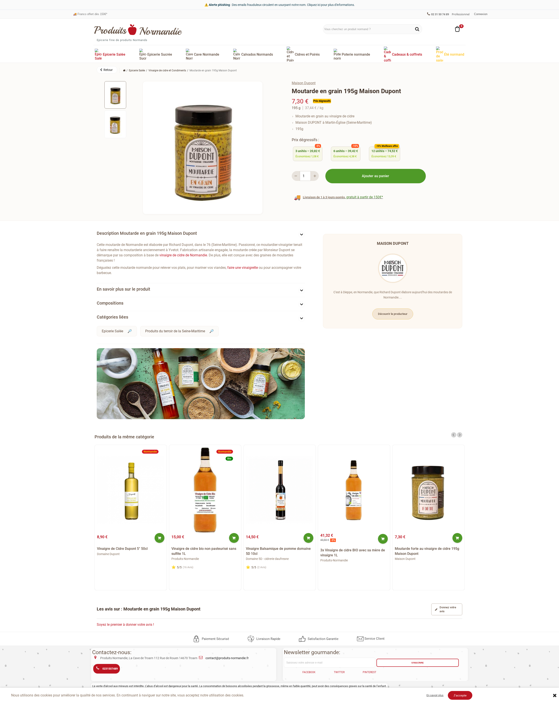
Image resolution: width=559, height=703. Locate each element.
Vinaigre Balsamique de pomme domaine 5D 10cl (278, 551)
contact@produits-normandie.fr (227, 658)
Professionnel (460, 14)
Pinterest (369, 672)
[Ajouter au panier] (159, 538)
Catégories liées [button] (112, 317)
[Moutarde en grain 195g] (115, 95)
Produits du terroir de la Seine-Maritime (175, 331)
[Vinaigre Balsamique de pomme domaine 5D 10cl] (279, 490)
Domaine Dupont (108, 554)
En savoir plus (434, 695)
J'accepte (460, 695)
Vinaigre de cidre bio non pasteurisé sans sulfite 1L (203, 551)
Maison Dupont (304, 83)
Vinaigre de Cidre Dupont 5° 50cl (122, 549)
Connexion (480, 14)
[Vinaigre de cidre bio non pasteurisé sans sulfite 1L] (205, 490)
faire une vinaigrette (242, 268)
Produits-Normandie (185, 559)
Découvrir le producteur (392, 313)
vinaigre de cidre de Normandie (183, 255)
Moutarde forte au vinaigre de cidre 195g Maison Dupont (427, 551)
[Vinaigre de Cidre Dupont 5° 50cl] (130, 490)
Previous (453, 434)
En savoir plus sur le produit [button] (123, 289)
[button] (107, 70)
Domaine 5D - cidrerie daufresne (267, 559)
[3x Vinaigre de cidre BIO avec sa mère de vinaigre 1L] (354, 490)
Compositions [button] (110, 303)
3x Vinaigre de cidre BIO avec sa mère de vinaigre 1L (352, 552)
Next (459, 434)
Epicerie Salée (112, 331)
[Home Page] (124, 70)
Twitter (339, 672)
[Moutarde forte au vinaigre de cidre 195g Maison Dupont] (428, 490)
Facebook (309, 672)
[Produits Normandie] (138, 29)
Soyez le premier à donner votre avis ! (125, 624)
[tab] (201, 234)
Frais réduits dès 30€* (89, 14)
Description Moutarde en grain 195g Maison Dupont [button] (147, 233)
